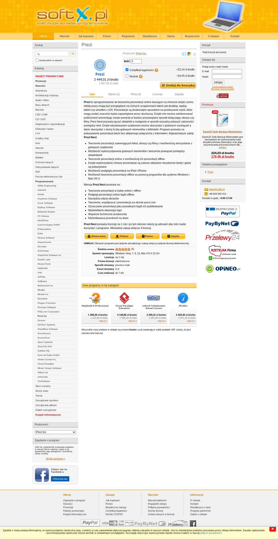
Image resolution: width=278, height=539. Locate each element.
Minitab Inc (43, 294)
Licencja (157, 94)
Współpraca (150, 36)
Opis (92, 94)
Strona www (98, 236)
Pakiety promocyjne (73, 510)
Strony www (41, 391)
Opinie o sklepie (198, 514)
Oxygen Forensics (47, 303)
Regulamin (128, 36)
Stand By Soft (45, 346)
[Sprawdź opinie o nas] (223, 276)
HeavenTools (44, 264)
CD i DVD (40, 119)
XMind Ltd (43, 372)
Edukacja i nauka (44, 129)
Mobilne (39, 157)
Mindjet (41, 290)
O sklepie (213, 36)
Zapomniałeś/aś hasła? (222, 87)
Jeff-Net (41, 277)
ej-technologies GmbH (49, 225)
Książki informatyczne (48, 414)
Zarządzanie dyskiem (46, 400)
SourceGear (44, 338)
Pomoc (107, 36)
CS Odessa (43, 216)
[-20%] (222, 127)
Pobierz (123, 236)
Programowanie (44, 181)
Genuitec (42, 246)
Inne (37, 143)
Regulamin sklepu (157, 504)
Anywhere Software (47, 198)
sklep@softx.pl (217, 189)
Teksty (39, 395)
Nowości (40, 86)
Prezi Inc (42, 316)
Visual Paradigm (46, 364)
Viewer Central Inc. (47, 359)
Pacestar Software (47, 307)
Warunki (65, 36)
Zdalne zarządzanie (45, 410)
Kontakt (234, 36)
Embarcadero (44, 229)
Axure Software (45, 203)
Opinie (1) (114, 94)
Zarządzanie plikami (45, 405)
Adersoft (42, 190)
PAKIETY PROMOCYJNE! (49, 76)
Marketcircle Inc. (46, 285)
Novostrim (42, 298)
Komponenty (42, 152)
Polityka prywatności (159, 507)
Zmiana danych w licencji (161, 514)
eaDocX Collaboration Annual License (153, 307)
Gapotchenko (44, 242)
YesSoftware (44, 381)
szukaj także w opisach (50, 60)
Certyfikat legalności (142, 70)
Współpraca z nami (200, 507)
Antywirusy (41, 90)
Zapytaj (179, 94)
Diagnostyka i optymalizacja (50, 124)
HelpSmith (43, 268)
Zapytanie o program (74, 500)
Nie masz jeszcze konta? (222, 89)
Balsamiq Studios (46, 212)
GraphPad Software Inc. (50, 255)
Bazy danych (42, 105)
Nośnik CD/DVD (114, 514)
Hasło (205, 76)
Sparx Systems (45, 342)
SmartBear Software (48, 329)
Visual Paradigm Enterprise (124, 307)
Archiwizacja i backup (46, 95)
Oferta (43, 36)
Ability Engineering (47, 185)
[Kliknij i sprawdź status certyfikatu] (222, 259)
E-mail (205, 71)
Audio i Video (42, 100)
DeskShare (43, 220)
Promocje (40, 81)
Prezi (210, 172)
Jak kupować (86, 36)
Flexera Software (46, 238)
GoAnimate (43, 251)
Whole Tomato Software (49, 368)
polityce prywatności (211, 533)
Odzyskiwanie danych (47, 167)
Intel (40, 272)
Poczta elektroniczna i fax (49, 176)
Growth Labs (44, 259)
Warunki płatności (157, 500)
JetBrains (42, 281)
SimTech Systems (46, 324)
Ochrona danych (44, 162)
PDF (37, 172)
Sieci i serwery (43, 386)
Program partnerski (200, 510)
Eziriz (40, 233)
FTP (37, 133)
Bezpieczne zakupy (116, 507)
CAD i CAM (41, 114)
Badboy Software (46, 207)
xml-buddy (43, 377)
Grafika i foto (42, 138)
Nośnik (134, 76)
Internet (39, 148)
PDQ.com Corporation (49, 311)
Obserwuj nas (60, 479)
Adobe (41, 194)
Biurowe (39, 109)
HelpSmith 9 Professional (95, 306)
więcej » (103, 321)
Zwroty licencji (155, 510)
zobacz (223, 147)
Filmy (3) (136, 94)
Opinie (171, 36)
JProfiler (183, 306)
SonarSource (44, 333)
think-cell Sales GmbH (49, 355)
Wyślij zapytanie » (55, 458)
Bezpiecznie (192, 36)
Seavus (41, 320)
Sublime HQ (44, 351)
